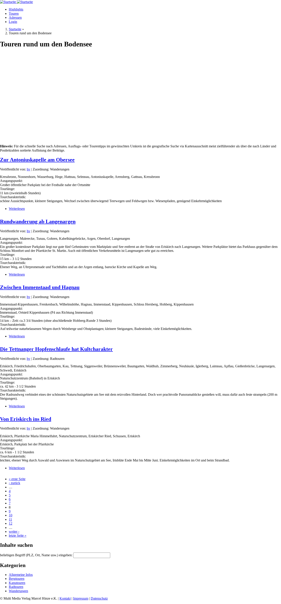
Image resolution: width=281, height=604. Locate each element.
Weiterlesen (17, 208)
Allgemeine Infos (21, 575)
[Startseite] (8, 2)
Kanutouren (17, 583)
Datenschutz (99, 598)
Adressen (15, 17)
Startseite (15, 29)
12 (10, 523)
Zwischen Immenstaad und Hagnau (39, 287)
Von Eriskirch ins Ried (25, 419)
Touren (14, 13)
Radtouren (16, 587)
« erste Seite (17, 479)
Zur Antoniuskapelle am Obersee (37, 160)
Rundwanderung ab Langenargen (38, 221)
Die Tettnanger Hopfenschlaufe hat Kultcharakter (56, 349)
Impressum (80, 598)
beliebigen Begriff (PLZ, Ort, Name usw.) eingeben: (36, 555)
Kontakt (65, 598)
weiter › (14, 531)
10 (10, 515)
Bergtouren (16, 578)
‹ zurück (14, 483)
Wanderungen (18, 591)
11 (10, 519)
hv (28, 169)
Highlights (16, 9)
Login (13, 22)
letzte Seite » (17, 535)
